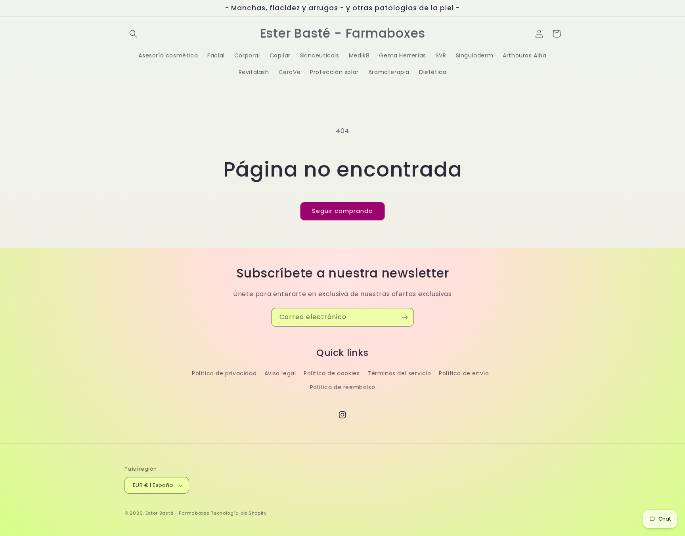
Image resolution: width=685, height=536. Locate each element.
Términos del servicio (399, 373)
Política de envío (464, 373)
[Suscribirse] (404, 317)
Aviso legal (280, 373)
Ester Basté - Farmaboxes (177, 513)
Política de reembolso (342, 387)
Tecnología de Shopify (239, 513)
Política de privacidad (224, 373)
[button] (133, 33)
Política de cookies (332, 373)
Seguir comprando (342, 211)
